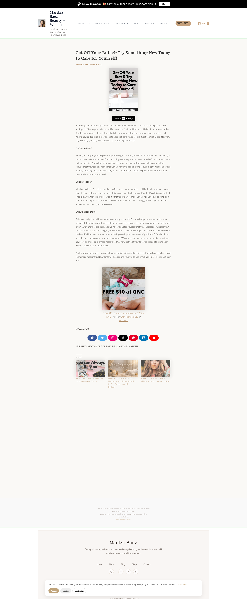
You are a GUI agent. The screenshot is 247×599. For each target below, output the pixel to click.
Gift (164, 4)
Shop (134, 564)
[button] (83, 23)
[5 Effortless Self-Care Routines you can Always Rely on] (90, 368)
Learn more (182, 584)
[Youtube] (203, 23)
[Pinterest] (128, 571)
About (111, 564)
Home (99, 564)
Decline (66, 590)
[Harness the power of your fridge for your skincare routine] (155, 368)
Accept (54, 590)
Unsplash (123, 320)
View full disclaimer (123, 519)
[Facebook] (199, 23)
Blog (123, 564)
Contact (147, 564)
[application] (88, 23)
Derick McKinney (129, 316)
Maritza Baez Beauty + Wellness (57, 18)
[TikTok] (135, 571)
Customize (79, 590)
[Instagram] (208, 23)
